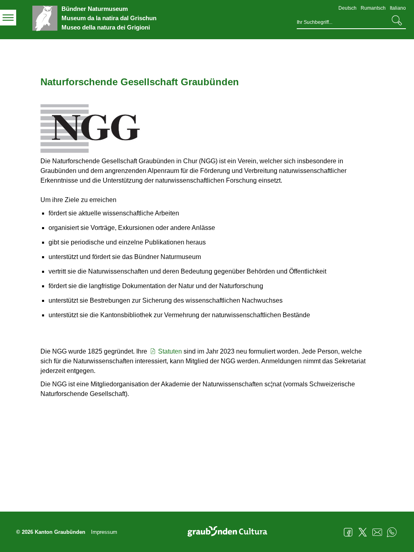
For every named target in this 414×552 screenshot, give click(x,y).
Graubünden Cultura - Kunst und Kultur (230, 532)
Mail (377, 532)
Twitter (363, 532)
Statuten (170, 351)
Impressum (104, 532)
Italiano (398, 8)
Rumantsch (373, 8)
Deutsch (347, 8)
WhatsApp (392, 532)
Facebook (348, 532)
